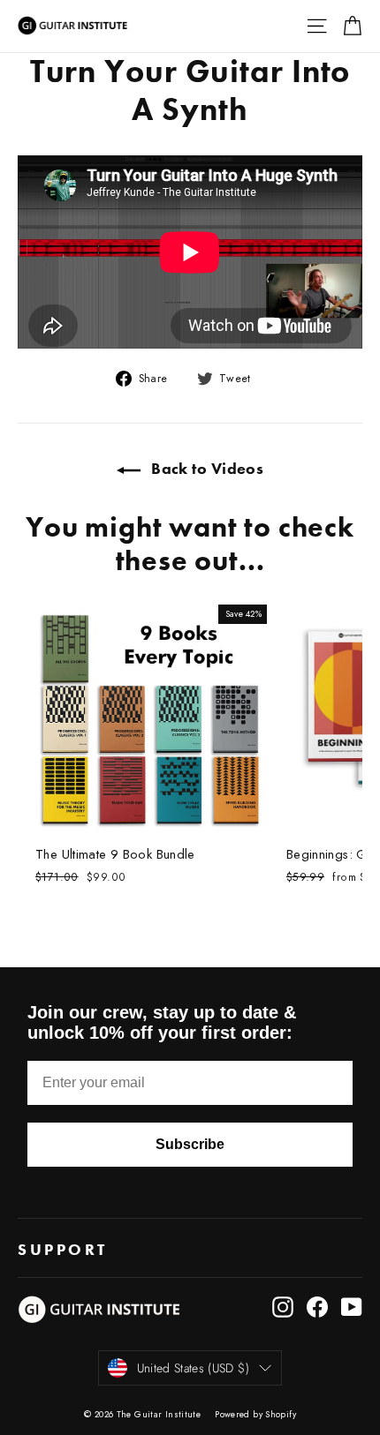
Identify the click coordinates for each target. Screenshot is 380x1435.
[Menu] (317, 26)
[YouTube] (351, 1307)
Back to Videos (206, 468)
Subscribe (190, 1144)
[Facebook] (317, 1307)
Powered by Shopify (255, 1414)
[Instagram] (282, 1307)
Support (66, 1249)
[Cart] (352, 26)
